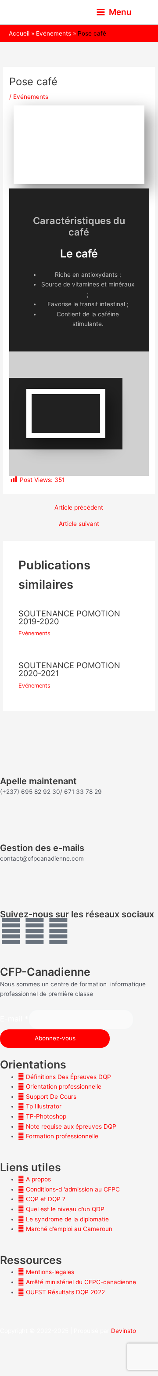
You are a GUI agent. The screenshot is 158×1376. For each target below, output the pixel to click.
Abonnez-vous (55, 1038)
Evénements (30, 96)
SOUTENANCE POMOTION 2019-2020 (69, 617)
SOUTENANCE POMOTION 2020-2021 (69, 669)
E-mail (14, 1018)
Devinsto (123, 1330)
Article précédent (78, 508)
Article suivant (79, 524)
